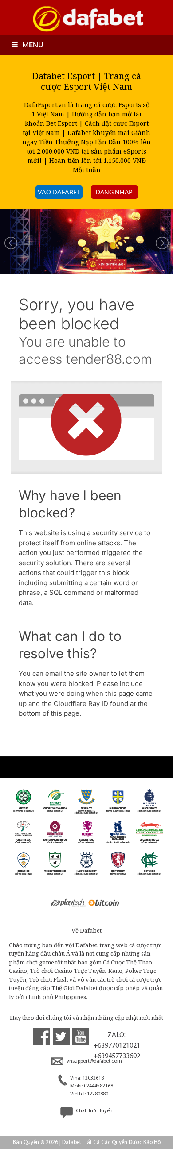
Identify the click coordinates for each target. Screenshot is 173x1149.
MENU (32, 44)
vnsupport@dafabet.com (93, 1061)
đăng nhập (114, 192)
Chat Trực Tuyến (94, 1111)
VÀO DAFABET (59, 192)
